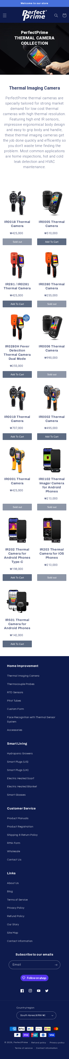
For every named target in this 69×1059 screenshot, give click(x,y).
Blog (10, 891)
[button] (5, 15)
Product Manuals (17, 818)
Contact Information (20, 941)
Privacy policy (57, 1043)
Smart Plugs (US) (17, 762)
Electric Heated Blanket (22, 786)
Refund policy (38, 1043)
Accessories (14, 730)
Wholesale (13, 851)
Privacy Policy (15, 908)
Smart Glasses (16, 795)
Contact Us (14, 859)
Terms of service (24, 1048)
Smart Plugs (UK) (18, 770)
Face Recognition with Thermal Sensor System (31, 719)
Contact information (47, 1048)
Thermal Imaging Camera (23, 676)
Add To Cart (51, 241)
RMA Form (13, 843)
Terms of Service (17, 899)
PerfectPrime (21, 1043)
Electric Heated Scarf (20, 778)
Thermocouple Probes (20, 684)
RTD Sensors (15, 692)
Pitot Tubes (14, 700)
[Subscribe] (56, 964)
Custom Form (15, 709)
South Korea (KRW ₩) (32, 1015)
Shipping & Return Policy (22, 835)
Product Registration (20, 826)
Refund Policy (15, 916)
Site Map (12, 932)
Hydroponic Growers (20, 753)
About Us (13, 883)
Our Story (13, 924)
